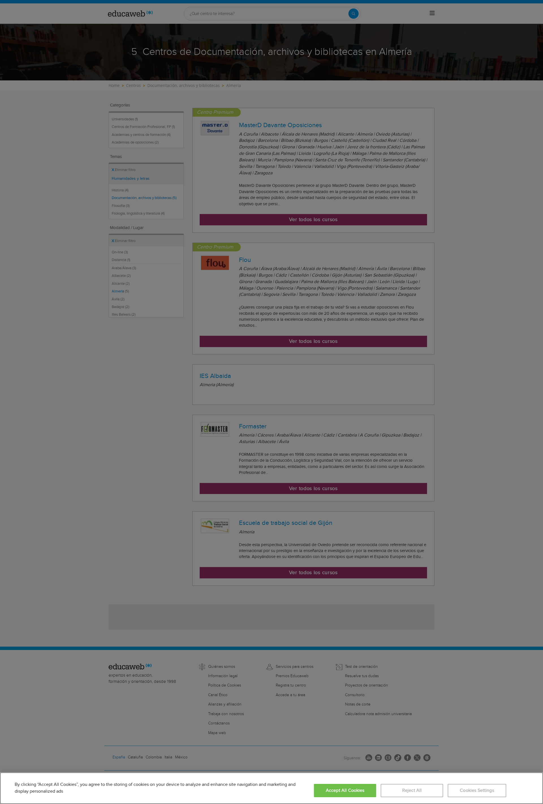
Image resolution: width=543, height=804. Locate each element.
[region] (271, 788)
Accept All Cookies (345, 790)
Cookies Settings (477, 790)
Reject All (412, 790)
